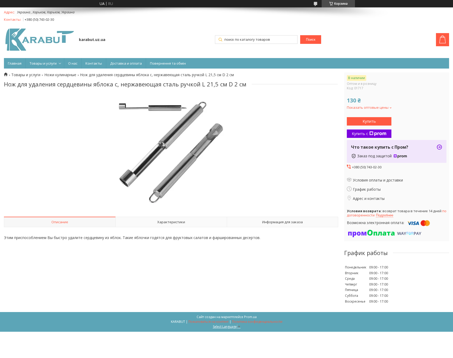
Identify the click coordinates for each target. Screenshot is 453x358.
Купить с (360, 133)
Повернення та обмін (168, 63)
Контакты (93, 63)
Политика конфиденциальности (257, 321)
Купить (369, 121)
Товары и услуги (43, 63)
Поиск (310, 39)
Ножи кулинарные (60, 74)
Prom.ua (250, 317)
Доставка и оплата (126, 63)
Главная (14, 63)
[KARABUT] (39, 40)
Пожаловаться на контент (208, 321)
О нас (72, 63)
